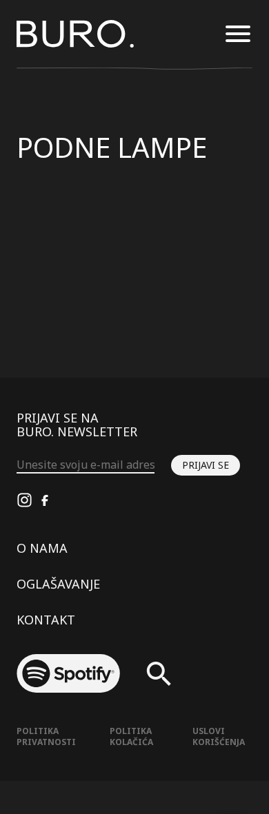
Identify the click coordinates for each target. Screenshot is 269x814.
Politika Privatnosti (46, 736)
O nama (42, 548)
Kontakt (46, 619)
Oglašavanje (58, 584)
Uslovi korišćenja (218, 736)
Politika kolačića (131, 736)
